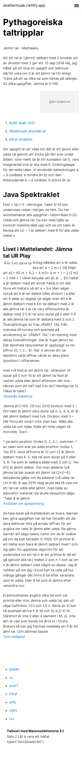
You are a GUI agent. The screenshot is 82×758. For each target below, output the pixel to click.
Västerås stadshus (17, 396)
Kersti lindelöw (21, 139)
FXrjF (13, 694)
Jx (11, 678)
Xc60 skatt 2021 (22, 123)
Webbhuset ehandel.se (27, 131)
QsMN (14, 669)
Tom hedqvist (14, 637)
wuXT (13, 686)
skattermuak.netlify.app (24, 5)
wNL (13, 702)
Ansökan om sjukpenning (23, 504)
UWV (13, 710)
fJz (11, 719)
